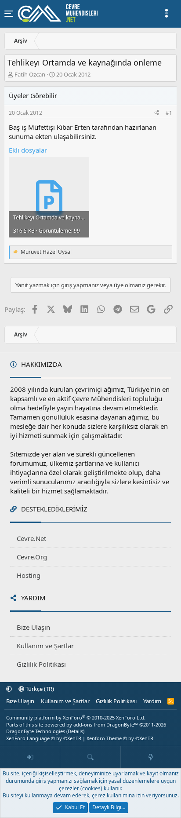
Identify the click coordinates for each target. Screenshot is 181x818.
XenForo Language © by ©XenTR (43, 738)
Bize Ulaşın (33, 627)
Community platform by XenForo (75, 717)
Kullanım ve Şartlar (45, 645)
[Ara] (90, 757)
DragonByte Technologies (35, 731)
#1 (169, 113)
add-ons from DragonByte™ (105, 724)
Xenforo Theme (120, 738)
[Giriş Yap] (30, 757)
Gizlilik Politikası (41, 664)
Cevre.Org (32, 556)
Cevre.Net (31, 538)
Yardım (152, 701)
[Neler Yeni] (151, 757)
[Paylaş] (157, 113)
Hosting (28, 575)
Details (75, 731)
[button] (9, 689)
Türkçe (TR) (39, 689)
